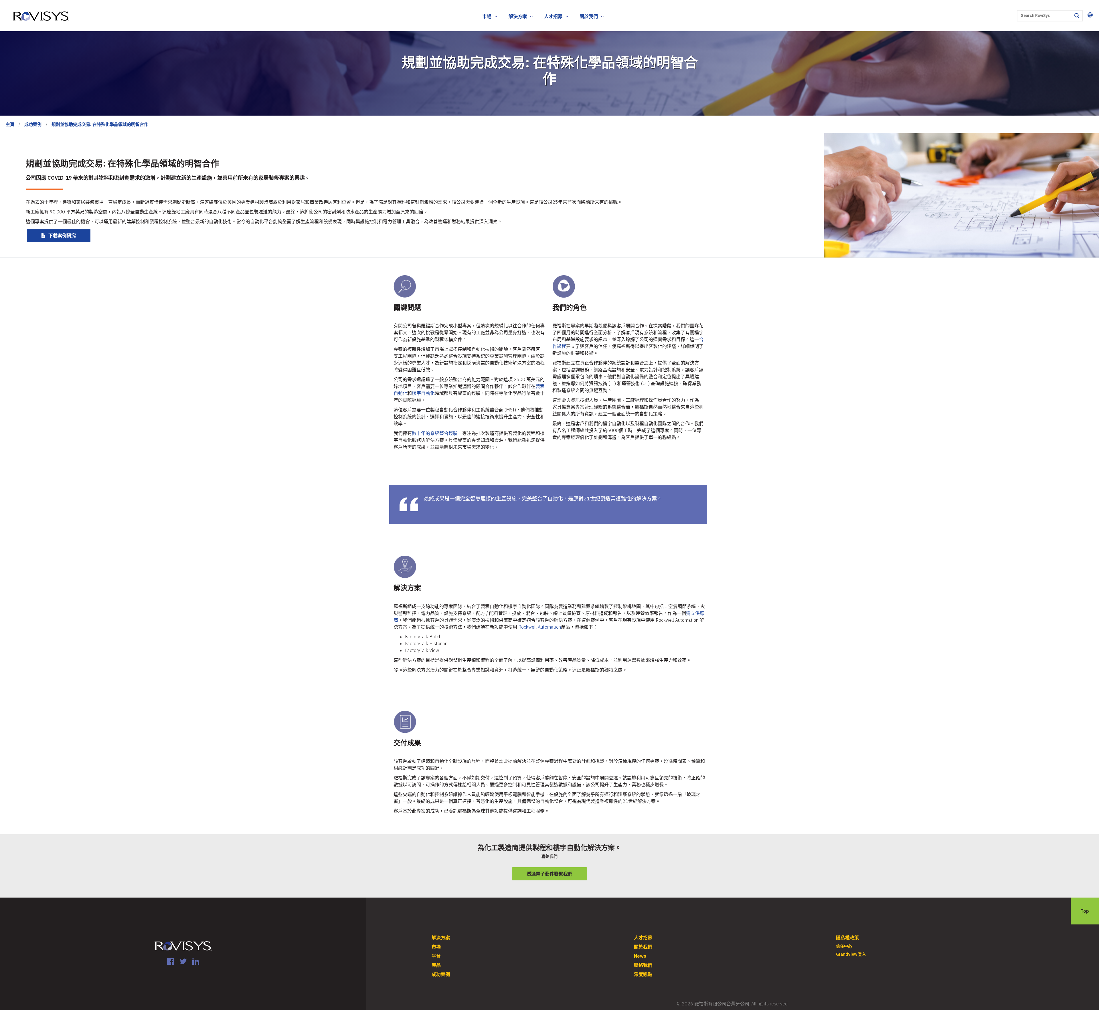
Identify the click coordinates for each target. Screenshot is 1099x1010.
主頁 (10, 124)
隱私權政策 (847, 937)
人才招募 (553, 16)
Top (1085, 911)
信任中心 (844, 946)
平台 (436, 956)
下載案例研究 (62, 235)
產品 (436, 965)
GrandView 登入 (851, 954)
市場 (486, 16)
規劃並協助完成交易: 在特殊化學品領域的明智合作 (100, 124)
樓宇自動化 (423, 393)
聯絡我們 (643, 965)
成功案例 (32, 124)
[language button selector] (1090, 15)
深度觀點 (643, 974)
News (640, 956)
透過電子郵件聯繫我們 (549, 874)
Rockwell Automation (539, 627)
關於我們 (589, 16)
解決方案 (518, 16)
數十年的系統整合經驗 (435, 433)
